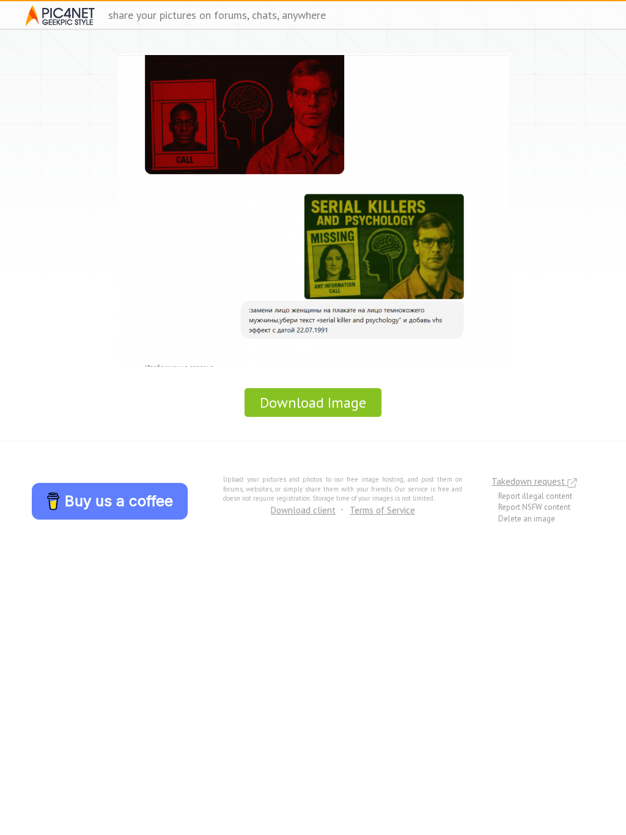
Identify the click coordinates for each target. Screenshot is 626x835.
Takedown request (529, 481)
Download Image (313, 402)
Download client (303, 510)
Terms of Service (382, 510)
